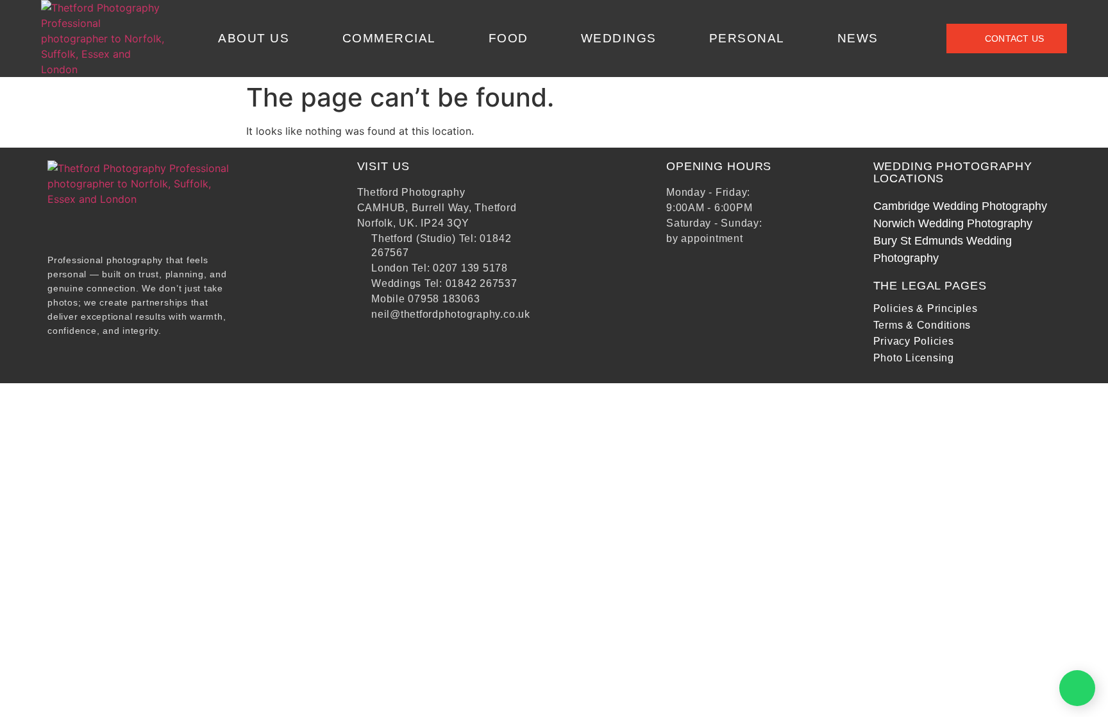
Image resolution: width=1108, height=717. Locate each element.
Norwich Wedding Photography (952, 223)
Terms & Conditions (922, 325)
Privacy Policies (913, 341)
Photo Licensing (913, 357)
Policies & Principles (925, 308)
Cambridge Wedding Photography (960, 206)
